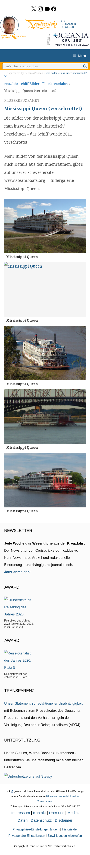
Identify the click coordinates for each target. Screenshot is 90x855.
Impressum (20, 813)
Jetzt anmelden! (17, 572)
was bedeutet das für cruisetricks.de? (66, 73)
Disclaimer (63, 820)
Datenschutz (41, 820)
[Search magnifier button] (85, 66)
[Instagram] (40, 9)
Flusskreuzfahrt (55, 83)
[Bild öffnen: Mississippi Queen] (45, 226)
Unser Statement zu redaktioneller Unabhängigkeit (43, 703)
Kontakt (39, 813)
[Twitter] (33, 9)
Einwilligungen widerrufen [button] (65, 835)
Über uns (56, 813)
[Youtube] (47, 9)
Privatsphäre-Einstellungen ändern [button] (36, 829)
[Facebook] (53, 9)
